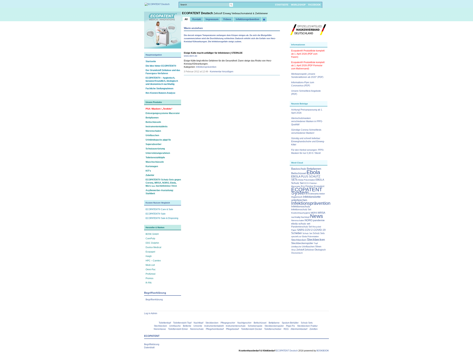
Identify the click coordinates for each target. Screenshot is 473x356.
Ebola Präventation (306, 180)
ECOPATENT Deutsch (198, 13)
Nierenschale (197, 329)
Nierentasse (160, 329)
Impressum (212, 19)
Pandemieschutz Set (301, 226)
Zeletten (313, 329)
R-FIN (149, 282)
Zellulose (309, 249)
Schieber (296, 233)
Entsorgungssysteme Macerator (163, 113)
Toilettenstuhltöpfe (155, 157)
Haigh (149, 256)
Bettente (187, 326)
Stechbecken (298, 240)
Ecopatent (319, 186)
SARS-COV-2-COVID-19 (311, 230)
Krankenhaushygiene (300, 213)
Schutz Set (307, 233)
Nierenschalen (153, 131)
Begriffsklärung (151, 344)
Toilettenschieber (272, 329)
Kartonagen (152, 166)
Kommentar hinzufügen (221, 71)
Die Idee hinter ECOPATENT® (161, 66)
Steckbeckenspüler (302, 243)
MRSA (321, 212)
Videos (227, 19)
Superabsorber (153, 144)
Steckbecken (316, 239)
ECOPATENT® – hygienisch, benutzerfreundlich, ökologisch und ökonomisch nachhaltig (162, 81)
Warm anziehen (193, 28)
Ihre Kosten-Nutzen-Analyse (160, 93)
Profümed (150, 274)
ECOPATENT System (306, 191)
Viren (318, 246)
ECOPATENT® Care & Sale (159, 209)
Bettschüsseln (153, 122)
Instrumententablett (214, 326)
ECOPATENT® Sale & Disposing (162, 218)
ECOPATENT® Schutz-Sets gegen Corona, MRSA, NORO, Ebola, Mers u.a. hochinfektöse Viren (163, 182)
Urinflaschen (152, 135)
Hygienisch (296, 197)
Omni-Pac (151, 269)
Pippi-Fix (290, 326)
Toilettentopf (165, 323)
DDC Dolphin (152, 243)
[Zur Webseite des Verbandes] (308, 37)
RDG (286, 329)
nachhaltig (295, 217)
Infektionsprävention (310, 203)
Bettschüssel (298, 173)
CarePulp (150, 238)
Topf (316, 243)
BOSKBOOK (322, 350)
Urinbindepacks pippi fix (158, 140)
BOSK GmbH (152, 234)
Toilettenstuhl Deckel (251, 329)
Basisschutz (298, 168)
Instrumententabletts (157, 126)
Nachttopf (305, 217)
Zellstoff (300, 249)
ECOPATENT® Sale (156, 213)
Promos (149, 278)
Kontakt (196, 19)
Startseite (151, 61)
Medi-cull (150, 265)
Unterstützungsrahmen (158, 153)
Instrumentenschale (236, 326)
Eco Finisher (307, 186)
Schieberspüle (255, 326)
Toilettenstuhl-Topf (182, 323)
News (316, 216)
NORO (308, 220)
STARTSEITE (281, 5)
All (186, 19)
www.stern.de (190, 56)
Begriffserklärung (154, 299)
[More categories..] (264, 19)
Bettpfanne (274, 323)
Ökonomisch (297, 253)
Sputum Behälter (290, 323)
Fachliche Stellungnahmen (159, 88)
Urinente (197, 326)
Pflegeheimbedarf (215, 329)
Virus (293, 250)
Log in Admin (150, 313)
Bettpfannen (152, 117)
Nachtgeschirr (244, 323)
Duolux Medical (153, 247)
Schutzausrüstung (155, 148)
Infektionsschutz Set (301, 209)
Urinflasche (296, 247)
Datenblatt (149, 347)
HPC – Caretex (153, 260)
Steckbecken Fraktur (307, 326)
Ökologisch (320, 249)
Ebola (313, 172)
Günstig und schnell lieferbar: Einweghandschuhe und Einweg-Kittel (308, 141)
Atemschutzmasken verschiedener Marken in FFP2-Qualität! (307, 121)
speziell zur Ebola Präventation (305, 236)
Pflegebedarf (232, 329)
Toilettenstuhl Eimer (178, 329)
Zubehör (150, 175)
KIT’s (148, 171)
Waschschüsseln (155, 162)
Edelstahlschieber (317, 194)
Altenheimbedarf (299, 329)
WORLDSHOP (298, 5)
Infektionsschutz (300, 206)
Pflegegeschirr (228, 323)
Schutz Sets (319, 233)
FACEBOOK (314, 5)
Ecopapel (150, 251)
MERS (314, 213)
